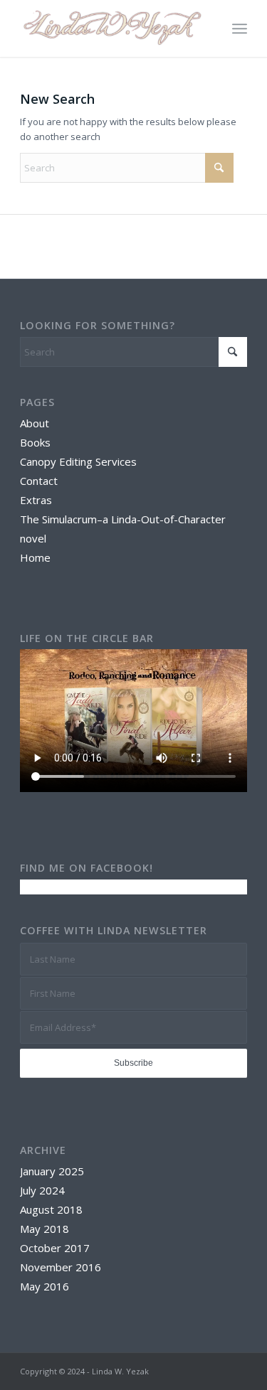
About (34, 423)
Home (35, 557)
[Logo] (110, 28)
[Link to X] (215, 1370)
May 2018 (44, 1228)
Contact (39, 481)
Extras (36, 500)
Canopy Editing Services (78, 461)
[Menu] (239, 28)
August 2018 (51, 1209)
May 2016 (44, 1286)
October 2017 (55, 1248)
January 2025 (52, 1171)
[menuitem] (239, 28)
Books (35, 442)
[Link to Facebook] (236, 1370)
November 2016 (60, 1267)
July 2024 (42, 1190)
